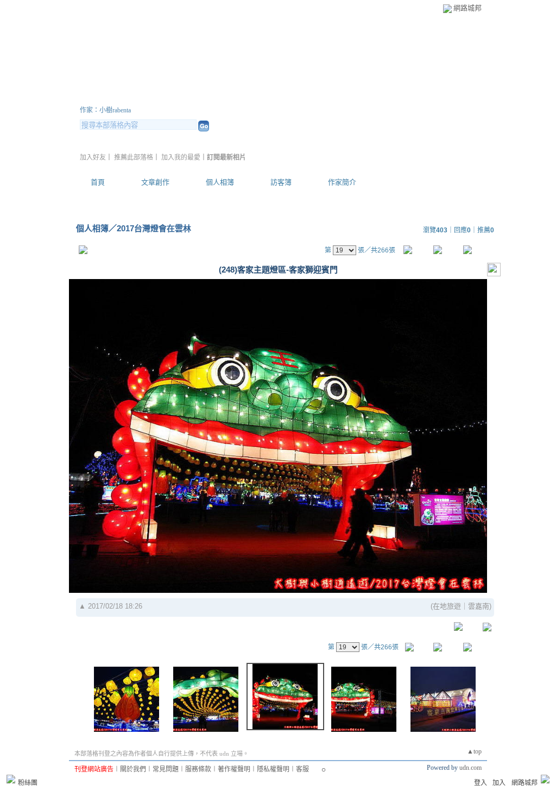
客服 (302, 769)
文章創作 (155, 182)
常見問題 (166, 769)
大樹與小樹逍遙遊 (145, 97)
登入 (480, 783)
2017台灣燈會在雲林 (154, 228)
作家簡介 (342, 182)
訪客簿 (281, 182)
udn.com (470, 767)
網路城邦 (467, 8)
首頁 (98, 182)
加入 (499, 783)
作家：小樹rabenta (105, 110)
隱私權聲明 (273, 769)
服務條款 (198, 769)
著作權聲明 (234, 769)
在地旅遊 (447, 606)
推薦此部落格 (133, 157)
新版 (251, 97)
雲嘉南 (478, 606)
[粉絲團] (11, 779)
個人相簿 (220, 182)
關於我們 (133, 769)
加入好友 (93, 157)
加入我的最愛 (180, 157)
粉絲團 (27, 783)
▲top (474, 751)
